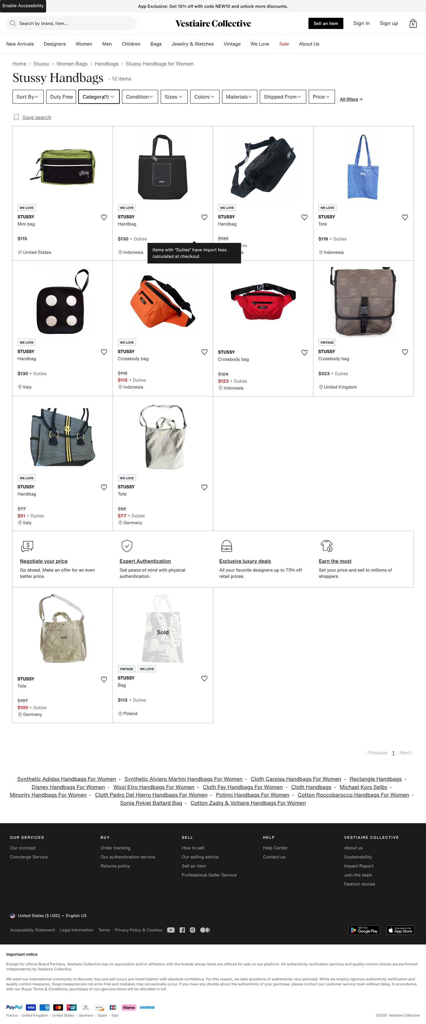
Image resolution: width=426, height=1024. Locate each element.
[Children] (145, 43)
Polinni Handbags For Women (252, 795)
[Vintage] (245, 43)
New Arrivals (20, 44)
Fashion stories (359, 884)
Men (107, 44)
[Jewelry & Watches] (218, 43)
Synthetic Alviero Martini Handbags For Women (183, 779)
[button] (413, 23)
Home (19, 63)
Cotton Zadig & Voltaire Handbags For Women (248, 803)
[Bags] (166, 43)
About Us (309, 44)
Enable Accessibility (23, 5)
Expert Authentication (145, 561)
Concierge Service (29, 857)
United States (63, 1015)
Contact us (274, 857)
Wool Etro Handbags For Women (154, 787)
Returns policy (115, 866)
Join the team (358, 875)
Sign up (389, 23)
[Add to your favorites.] (104, 217)
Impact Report (359, 866)
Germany (86, 1015)
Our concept (23, 848)
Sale (284, 44)
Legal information (76, 930)
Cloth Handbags (311, 787)
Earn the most (335, 561)
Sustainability (358, 857)
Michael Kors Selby (363, 787)
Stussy (41, 63)
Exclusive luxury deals (245, 561)
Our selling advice (200, 857)
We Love (260, 44)
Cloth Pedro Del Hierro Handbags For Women (151, 795)
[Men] (116, 43)
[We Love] (274, 43)
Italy (115, 1015)
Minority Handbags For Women (48, 795)
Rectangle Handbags (376, 779)
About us (353, 848)
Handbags (107, 63)
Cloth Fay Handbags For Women (243, 787)
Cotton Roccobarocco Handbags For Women (353, 795)
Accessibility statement (32, 930)
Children (131, 44)
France (11, 1015)
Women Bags (72, 63)
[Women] (97, 43)
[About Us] (324, 43)
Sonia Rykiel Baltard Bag (151, 803)
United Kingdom (35, 1015)
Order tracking (115, 848)
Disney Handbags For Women (68, 787)
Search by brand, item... (43, 23)
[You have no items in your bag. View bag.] (413, 23)
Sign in (361, 23)
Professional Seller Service (209, 875)
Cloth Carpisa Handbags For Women (296, 779)
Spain (102, 1015)
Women (84, 44)
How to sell (193, 848)
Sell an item (326, 23)
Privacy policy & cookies (138, 930)
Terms (104, 930)
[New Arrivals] (38, 43)
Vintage (232, 44)
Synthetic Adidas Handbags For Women (66, 779)
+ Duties (138, 238)
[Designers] (70, 43)
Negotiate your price (44, 561)
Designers (55, 44)
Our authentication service (127, 857)
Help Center (275, 848)
